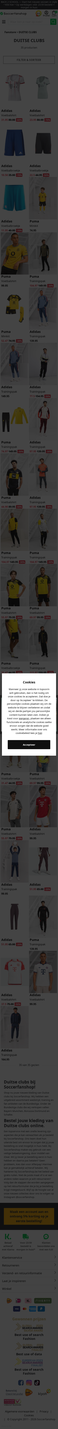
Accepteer (29, 744)
